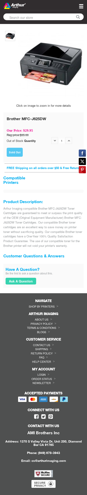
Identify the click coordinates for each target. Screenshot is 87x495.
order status (41, 379)
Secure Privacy (40, 484)
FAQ (41, 357)
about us (41, 319)
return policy (42, 353)
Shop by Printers (42, 306)
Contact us (41, 345)
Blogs (41, 332)
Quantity (30, 141)
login (41, 374)
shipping (41, 349)
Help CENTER (41, 361)
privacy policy (42, 324)
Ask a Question (21, 281)
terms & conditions (41, 328)
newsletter (42, 383)
